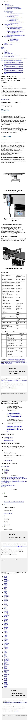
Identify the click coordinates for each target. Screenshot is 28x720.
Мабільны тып (10, 16)
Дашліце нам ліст (5, 99)
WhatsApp (3, 486)
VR (7, 9)
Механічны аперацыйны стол (14, 25)
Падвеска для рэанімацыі (13, 41)
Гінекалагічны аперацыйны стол (15, 31)
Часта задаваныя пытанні (13, 7)
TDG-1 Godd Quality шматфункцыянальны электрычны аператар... (14, 414)
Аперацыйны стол (8, 24)
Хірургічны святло (8, 11)
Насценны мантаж (11, 20)
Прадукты (6, 52)
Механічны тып (14, 40)
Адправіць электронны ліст (8, 485)
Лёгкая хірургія (16, 479)
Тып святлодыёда (14, 15)
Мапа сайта (21, 477)
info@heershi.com (8, 460)
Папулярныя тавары (12, 477)
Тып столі (9, 12)
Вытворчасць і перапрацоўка (14, 8)
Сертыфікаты (10, 5)
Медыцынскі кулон (8, 36)
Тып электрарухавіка (15, 28)
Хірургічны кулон (11, 37)
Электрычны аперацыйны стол (14, 27)
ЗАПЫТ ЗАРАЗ (5, 466)
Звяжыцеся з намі (8, 44)
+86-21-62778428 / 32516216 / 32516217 (14, 502)
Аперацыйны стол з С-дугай (19, 481)
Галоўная (6, 51)
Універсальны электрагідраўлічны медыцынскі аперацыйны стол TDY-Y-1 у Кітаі (13, 360)
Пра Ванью (6, 4)
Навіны (5, 43)
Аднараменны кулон (6, 481)
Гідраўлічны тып (14, 32)
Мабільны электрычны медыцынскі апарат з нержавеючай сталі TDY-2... (15, 428)
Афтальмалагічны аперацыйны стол (16, 35)
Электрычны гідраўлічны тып (17, 29)
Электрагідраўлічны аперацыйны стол (10, 478)
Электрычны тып (14, 33)
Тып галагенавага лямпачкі (16, 13)
